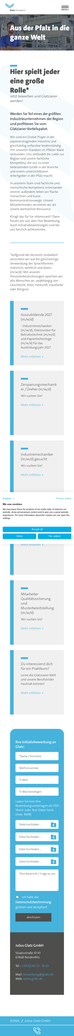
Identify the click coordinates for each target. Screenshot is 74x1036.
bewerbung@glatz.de (38, 974)
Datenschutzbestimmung (33, 902)
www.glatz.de (33, 979)
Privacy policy (63, 498)
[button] (9, 499)
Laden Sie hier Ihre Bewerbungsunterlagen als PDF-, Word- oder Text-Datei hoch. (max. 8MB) (38, 807)
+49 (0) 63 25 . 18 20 (35, 966)
